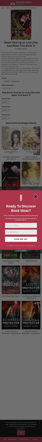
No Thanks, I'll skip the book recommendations (21, 245)
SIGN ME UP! (21, 239)
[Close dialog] (36, 196)
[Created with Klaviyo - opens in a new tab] (21, 251)
